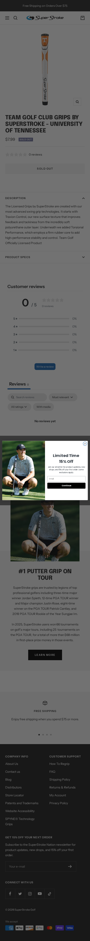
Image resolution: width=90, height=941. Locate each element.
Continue (66, 485)
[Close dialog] (85, 444)
